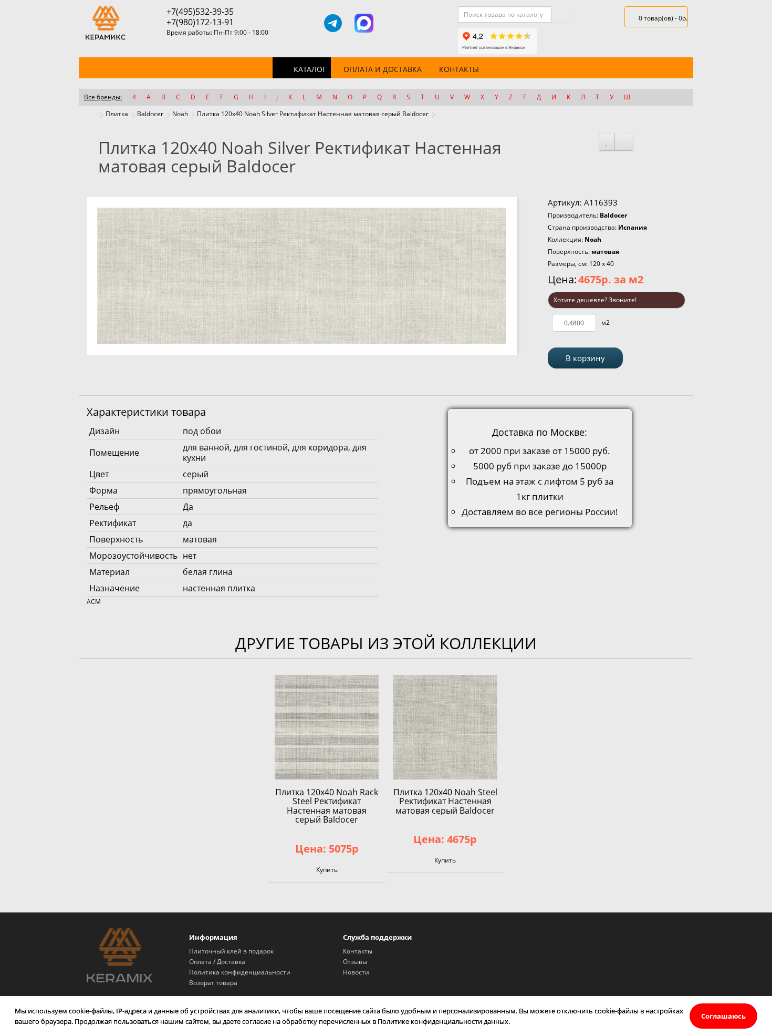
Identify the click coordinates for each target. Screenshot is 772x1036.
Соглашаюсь (723, 1016)
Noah (180, 113)
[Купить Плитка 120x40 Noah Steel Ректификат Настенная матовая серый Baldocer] (445, 727)
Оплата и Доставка (382, 69)
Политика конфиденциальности (239, 972)
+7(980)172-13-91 (200, 22)
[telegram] (333, 23)
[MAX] (363, 23)
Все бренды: (103, 97)
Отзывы (355, 961)
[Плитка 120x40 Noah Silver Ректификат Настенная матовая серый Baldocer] (302, 275)
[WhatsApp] (395, 23)
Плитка (117, 113)
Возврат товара (213, 982)
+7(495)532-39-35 (200, 11)
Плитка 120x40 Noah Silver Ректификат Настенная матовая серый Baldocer (313, 113)
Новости (356, 972)
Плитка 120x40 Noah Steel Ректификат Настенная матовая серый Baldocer (445, 801)
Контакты (459, 69)
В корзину (585, 358)
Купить (327, 869)
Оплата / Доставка (217, 961)
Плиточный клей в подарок (231, 951)
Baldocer (150, 113)
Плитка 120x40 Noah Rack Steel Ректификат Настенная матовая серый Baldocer (326, 806)
